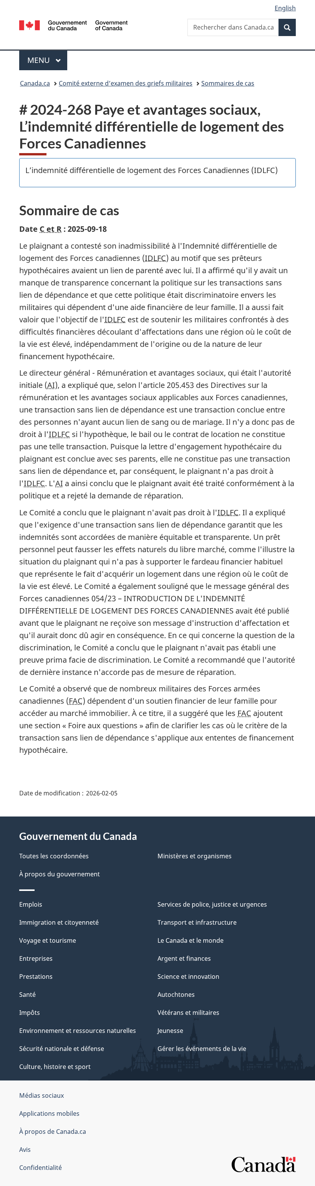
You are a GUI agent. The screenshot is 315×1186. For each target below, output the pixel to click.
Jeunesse (170, 1030)
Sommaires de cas (227, 83)
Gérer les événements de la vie (202, 1048)
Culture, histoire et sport (55, 1066)
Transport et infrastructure (197, 922)
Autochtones (176, 994)
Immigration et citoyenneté (59, 922)
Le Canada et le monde (191, 940)
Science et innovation (188, 976)
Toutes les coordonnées (54, 856)
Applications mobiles (49, 1113)
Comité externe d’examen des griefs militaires (125, 83)
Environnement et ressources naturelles (77, 1030)
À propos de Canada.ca (52, 1131)
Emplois (30, 904)
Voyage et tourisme (47, 940)
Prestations (36, 976)
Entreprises (36, 958)
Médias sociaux (41, 1095)
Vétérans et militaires (188, 1012)
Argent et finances (184, 958)
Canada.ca (35, 83)
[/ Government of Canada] (73, 24)
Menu (47, 60)
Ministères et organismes (195, 856)
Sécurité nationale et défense (61, 1048)
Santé (27, 994)
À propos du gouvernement (59, 874)
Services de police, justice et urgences (212, 904)
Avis (25, 1149)
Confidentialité (40, 1167)
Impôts (29, 1012)
